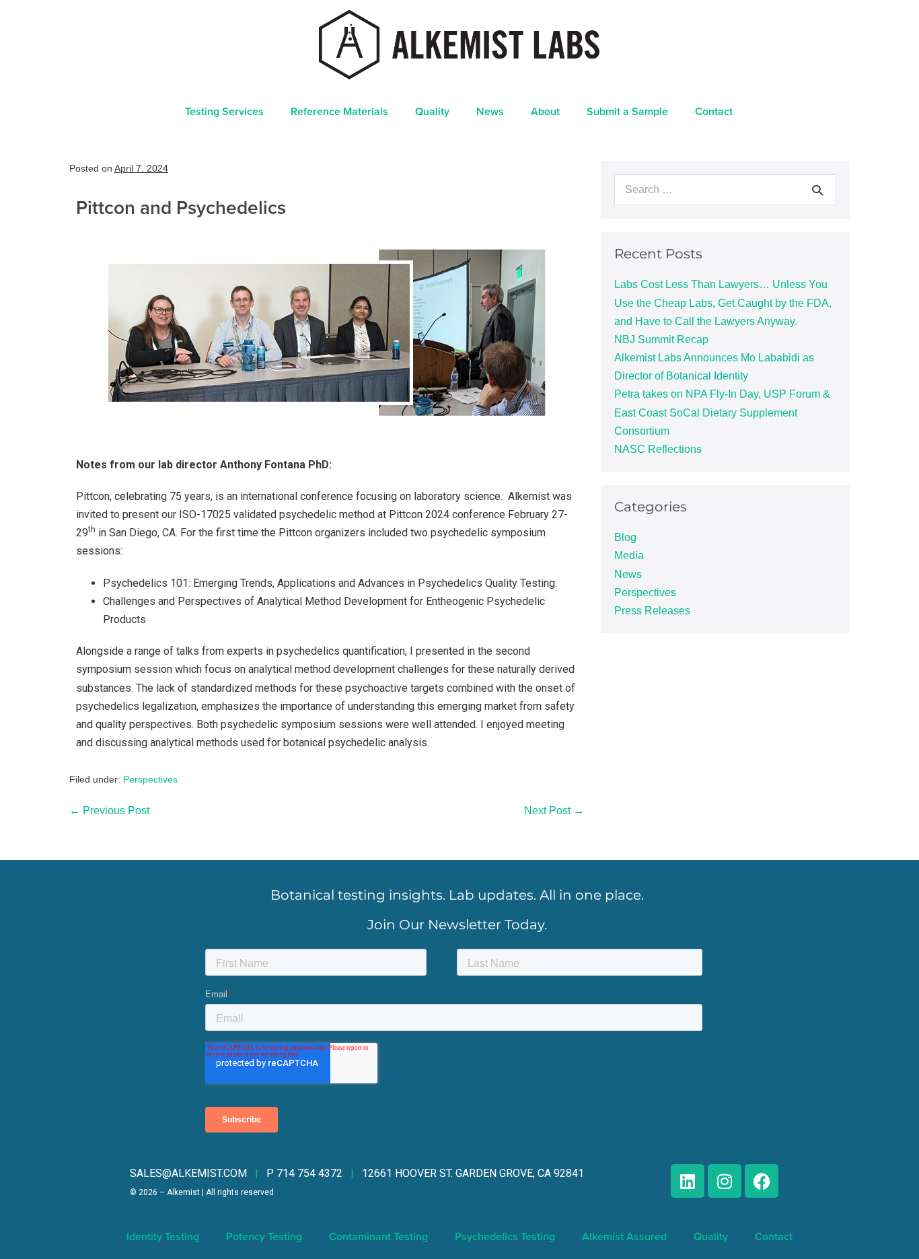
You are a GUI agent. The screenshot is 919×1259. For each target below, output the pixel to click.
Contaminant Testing (378, 1237)
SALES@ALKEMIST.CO (188, 1173)
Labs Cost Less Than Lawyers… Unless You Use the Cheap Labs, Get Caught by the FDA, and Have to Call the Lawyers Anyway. (723, 302)
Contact (714, 111)
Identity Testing (162, 1237)
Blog (625, 537)
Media (629, 555)
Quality (432, 111)
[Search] (817, 190)
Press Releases (652, 610)
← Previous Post (109, 810)
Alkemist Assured (624, 1237)
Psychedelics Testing (505, 1237)
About (545, 111)
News (628, 574)
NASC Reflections (658, 449)
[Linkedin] (687, 1181)
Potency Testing (264, 1237)
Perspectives (150, 779)
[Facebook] (761, 1181)
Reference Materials (339, 111)
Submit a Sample (627, 111)
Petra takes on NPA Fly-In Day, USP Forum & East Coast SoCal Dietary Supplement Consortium (722, 412)
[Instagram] (724, 1181)
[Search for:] (725, 189)
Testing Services (224, 111)
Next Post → (554, 810)
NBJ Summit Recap (661, 339)
